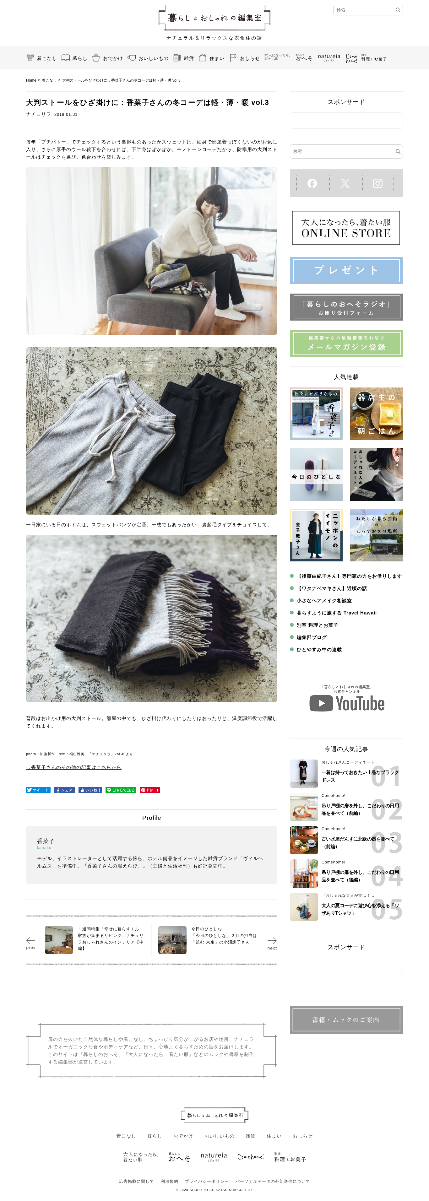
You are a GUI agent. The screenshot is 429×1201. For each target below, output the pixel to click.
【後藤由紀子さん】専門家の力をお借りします (349, 576)
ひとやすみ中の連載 (319, 649)
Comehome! (333, 795)
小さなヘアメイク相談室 (324, 600)
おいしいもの (153, 58)
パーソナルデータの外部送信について (273, 1181)
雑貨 (189, 58)
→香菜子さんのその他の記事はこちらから (74, 767)
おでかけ (113, 58)
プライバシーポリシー (207, 1181)
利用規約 (169, 1181)
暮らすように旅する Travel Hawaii (337, 612)
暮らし (80, 58)
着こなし (47, 58)
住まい (217, 58)
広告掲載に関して (136, 1181)
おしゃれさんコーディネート (348, 762)
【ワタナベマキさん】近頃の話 (332, 588)
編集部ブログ (312, 637)
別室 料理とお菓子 (318, 625)
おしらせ (250, 58)
